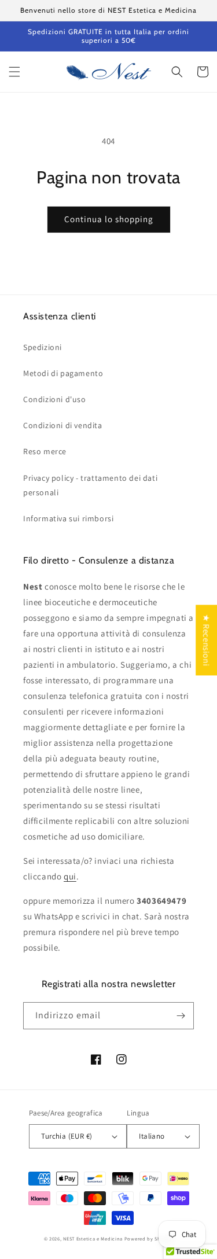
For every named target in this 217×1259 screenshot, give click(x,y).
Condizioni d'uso (54, 399)
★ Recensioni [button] (206, 640)
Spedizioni (42, 347)
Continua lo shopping (108, 218)
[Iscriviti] (180, 1015)
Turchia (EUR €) (66, 1136)
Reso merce (45, 451)
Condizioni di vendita (62, 425)
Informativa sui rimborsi (68, 518)
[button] (14, 71)
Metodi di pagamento (63, 373)
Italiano (151, 1136)
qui (70, 876)
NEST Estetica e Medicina (93, 1238)
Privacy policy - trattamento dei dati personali (90, 485)
